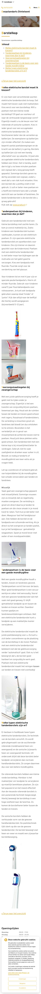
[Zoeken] (30, 7)
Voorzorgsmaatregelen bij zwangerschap (17, 59)
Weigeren (22, 983)
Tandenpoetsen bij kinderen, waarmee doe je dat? (18, 54)
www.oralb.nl (19, 205)
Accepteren (22, 988)
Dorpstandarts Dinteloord (16, 11)
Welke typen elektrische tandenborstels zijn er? (16, 69)
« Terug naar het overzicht (14, 81)
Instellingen (22, 979)
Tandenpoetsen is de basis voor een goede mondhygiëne (21, 64)
